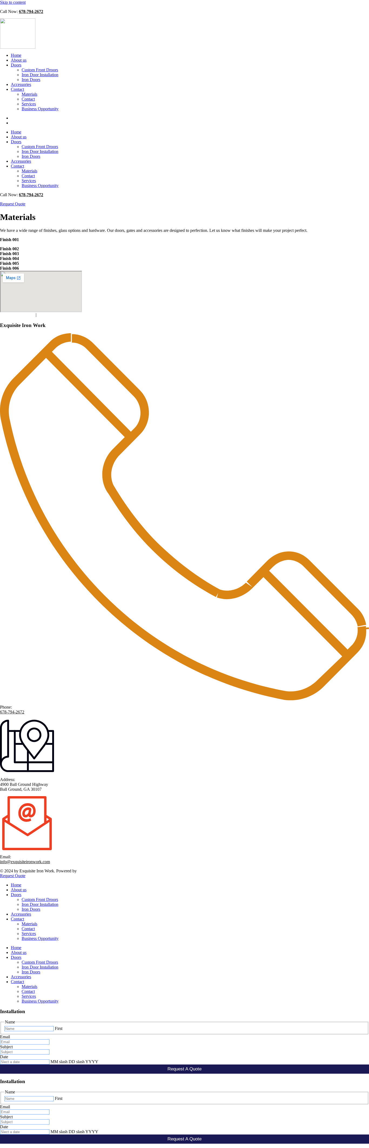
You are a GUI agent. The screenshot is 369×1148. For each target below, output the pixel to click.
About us (18, 60)
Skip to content (13, 2)
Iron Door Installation (40, 74)
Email (5, 1036)
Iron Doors (31, 79)
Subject (6, 1046)
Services (29, 104)
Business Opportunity (40, 108)
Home (16, 55)
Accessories (21, 84)
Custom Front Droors (40, 70)
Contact (17, 89)
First (58, 1028)
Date (4, 1056)
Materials (29, 94)
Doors (16, 65)
